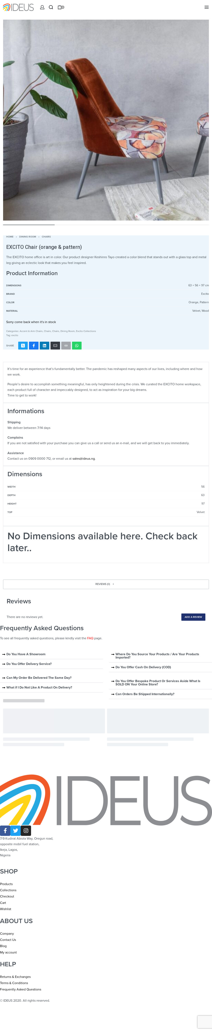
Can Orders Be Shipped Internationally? (145, 694)
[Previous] (11, 120)
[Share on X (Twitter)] (23, 346)
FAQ (90, 638)
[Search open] (51, 7)
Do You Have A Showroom (26, 654)
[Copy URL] (66, 346)
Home (9, 236)
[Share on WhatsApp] (77, 346)
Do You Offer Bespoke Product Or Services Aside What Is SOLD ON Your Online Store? (158, 682)
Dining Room (27, 236)
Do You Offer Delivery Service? (29, 664)
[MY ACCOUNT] (42, 7)
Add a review (193, 617)
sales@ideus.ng (83, 459)
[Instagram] (26, 831)
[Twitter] (15, 831)
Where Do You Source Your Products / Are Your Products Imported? (157, 656)
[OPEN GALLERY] (106, 120)
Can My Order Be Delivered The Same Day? (38, 678)
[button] (106, 584)
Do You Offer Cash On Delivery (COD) (143, 667)
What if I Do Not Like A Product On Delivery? (39, 687)
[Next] (201, 120)
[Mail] (55, 346)
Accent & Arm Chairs (31, 331)
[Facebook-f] (5, 831)
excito (14, 335)
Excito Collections (86, 331)
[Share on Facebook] (34, 346)
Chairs (46, 236)
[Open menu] (206, 7)
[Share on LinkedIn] (44, 346)
